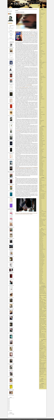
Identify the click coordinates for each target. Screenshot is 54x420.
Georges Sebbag (41, 246)
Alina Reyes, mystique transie (43, 287)
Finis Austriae (41, 56)
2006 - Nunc (11, 128)
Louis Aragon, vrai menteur (42, 307)
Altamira (40, 181)
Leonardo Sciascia (41, 156)
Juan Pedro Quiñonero (42, 263)
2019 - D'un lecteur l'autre (11, 315)
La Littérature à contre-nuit (42, 77)
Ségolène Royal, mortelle (42, 334)
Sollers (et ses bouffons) (42, 114)
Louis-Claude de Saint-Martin (43, 157)
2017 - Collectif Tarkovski (11, 267)
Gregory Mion (41, 250)
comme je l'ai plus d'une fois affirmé (23, 87)
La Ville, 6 (41, 205)
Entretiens (41, 52)
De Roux (40, 39)
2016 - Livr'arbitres (11, 232)
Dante (40, 33)
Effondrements (41, 50)
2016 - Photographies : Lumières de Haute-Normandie (11, 250)
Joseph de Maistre (41, 151)
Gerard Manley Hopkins (42, 140)
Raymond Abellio (41, 164)
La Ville (40, 199)
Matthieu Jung (41, 270)
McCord (40, 91)
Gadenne (40, 57)
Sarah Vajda (41, 280)
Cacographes (41, 26)
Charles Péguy (41, 134)
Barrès (40, 15)
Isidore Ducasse (41, 145)
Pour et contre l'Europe (42, 107)
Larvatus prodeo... (41, 210)
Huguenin (41, 65)
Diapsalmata (41, 189)
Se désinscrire (11, 34)
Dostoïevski (41, 46)
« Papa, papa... (19, 9)
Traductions (41, 121)
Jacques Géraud (41, 252)
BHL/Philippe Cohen (42, 289)
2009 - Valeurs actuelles (11, 178)
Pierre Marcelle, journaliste (42, 328)
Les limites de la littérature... (43, 213)
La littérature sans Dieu (42, 198)
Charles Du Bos (41, 133)
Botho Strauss (41, 132)
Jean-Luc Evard (41, 258)
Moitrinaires (41, 97)
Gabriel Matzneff (41, 245)
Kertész (40, 72)
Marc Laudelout (41, 268)
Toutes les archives (10, 410)
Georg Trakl (41, 139)
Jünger (40, 71)
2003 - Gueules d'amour (11, 78)
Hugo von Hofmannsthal (42, 144)
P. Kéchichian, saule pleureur (43, 318)
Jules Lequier (41, 152)
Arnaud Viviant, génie (42, 288)
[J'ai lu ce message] (53, 419)
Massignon (41, 89)
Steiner (40, 115)
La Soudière (41, 79)
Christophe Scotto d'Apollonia (43, 234)
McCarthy (41, 90)
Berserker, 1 (41, 182)
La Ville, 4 (41, 203)
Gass (40, 58)
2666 (40, 10)
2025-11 (9, 409)
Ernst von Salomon (42, 138)
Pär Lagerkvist (41, 162)
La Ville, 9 (41, 209)
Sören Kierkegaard (42, 170)
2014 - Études (11, 215)
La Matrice (41, 78)
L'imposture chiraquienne (42, 355)
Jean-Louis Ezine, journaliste (43, 303)
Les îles (40, 83)
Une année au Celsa (42, 376)
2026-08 (9, 398)
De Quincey (41, 38)
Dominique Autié (41, 240)
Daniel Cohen (41, 239)
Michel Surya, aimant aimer (42, 315)
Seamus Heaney (41, 169)
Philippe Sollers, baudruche (42, 323)
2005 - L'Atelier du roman (11, 103)
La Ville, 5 (41, 204)
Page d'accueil (23, 9)
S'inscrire (11, 33)
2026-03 (9, 404)
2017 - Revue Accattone (11, 297)
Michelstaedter (41, 96)
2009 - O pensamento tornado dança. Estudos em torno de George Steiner (11, 172)
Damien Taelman (41, 238)
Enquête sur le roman (42, 51)
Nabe (40, 101)
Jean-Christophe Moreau (42, 256)
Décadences (41, 40)
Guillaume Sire (41, 251)
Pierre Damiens (41, 275)
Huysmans (41, 66)
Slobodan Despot (41, 282)
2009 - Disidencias (11, 165)
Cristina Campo (41, 32)
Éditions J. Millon (41, 387)
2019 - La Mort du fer (11, 327)
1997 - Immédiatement (11, 53)
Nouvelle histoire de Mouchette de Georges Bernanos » (31, 9)
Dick (40, 45)
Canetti (40, 27)
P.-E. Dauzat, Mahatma (42, 319)
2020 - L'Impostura (11, 339)
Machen (40, 85)
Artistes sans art (41, 344)
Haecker (40, 59)
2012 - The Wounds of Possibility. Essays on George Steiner (11, 209)
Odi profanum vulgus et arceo (43, 219)
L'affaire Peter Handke (42, 364)
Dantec (40, 34)
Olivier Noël (41, 274)
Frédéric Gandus (41, 244)
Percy (40, 103)
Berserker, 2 (41, 183)
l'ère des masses (18, 130)
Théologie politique (42, 120)
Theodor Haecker (41, 171)
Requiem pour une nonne (42, 220)
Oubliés (40, 102)
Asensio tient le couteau (42, 345)
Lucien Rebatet (41, 158)
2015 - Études (11, 221)
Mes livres (41, 95)
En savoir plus (35, 419)
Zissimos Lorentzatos (42, 175)
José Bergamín (41, 150)
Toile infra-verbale (42, 373)
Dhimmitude (41, 44)
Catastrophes (41, 28)
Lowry (40, 84)
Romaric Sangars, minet (42, 333)
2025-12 (9, 408)
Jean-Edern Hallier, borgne (42, 302)
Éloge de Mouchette (42, 190)
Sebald (40, 113)
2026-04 (9, 403)
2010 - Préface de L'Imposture (11, 197)
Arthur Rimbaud (41, 128)
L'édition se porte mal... (42, 354)
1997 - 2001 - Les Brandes (11, 47)
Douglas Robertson (42, 381)
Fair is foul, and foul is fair (42, 193)
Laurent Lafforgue (41, 264)
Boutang (40, 21)
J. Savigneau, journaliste (42, 299)
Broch (40, 22)
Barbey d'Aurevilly (42, 14)
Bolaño (40, 20)
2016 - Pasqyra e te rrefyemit (11, 238)
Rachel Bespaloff (41, 163)
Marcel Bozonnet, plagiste (42, 311)
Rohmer (40, 109)
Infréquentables (41, 67)
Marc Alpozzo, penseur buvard (43, 310)
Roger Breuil (41, 168)
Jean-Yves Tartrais (41, 262)
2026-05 (9, 402)
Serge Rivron (41, 281)
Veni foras (41, 226)
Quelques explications (11, 28)
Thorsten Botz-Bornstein (42, 283)
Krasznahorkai (41, 73)
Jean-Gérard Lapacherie (42, 257)
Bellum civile (41, 16)
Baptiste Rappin (41, 232)
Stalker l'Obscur (41, 221)
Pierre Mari (41, 276)
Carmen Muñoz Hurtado (42, 233)
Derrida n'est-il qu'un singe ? (43, 346)
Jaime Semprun (41, 146)
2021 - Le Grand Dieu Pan (11, 351)
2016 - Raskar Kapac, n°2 (11, 256)
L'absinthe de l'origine (42, 197)
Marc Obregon (41, 269)
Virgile (40, 122)
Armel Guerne (41, 127)
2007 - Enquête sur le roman (11, 140)
